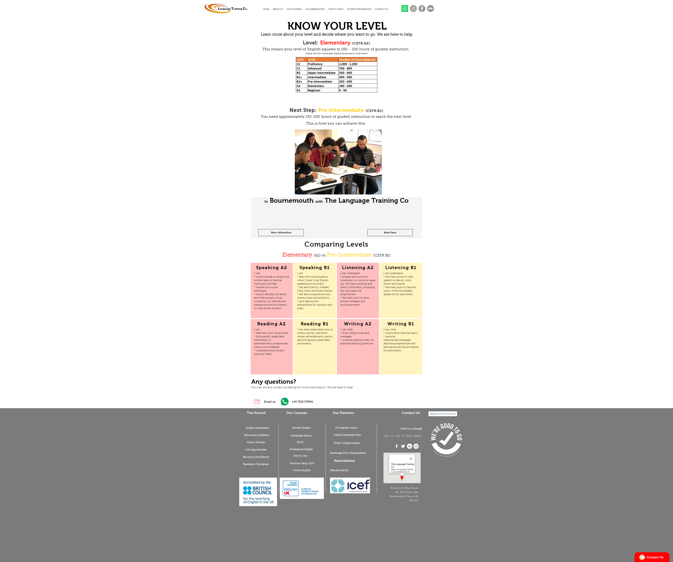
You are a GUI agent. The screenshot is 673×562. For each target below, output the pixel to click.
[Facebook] (422, 8)
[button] (256, 450)
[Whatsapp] (404, 8)
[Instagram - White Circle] (416, 446)
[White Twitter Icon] (403, 446)
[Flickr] (430, 8)
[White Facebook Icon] (396, 446)
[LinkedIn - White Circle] (409, 446)
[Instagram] (413, 8)
